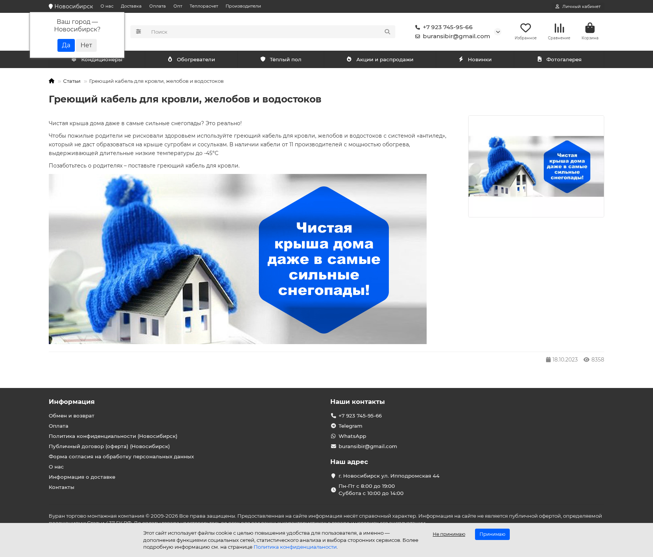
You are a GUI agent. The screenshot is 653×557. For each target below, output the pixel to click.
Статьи (71, 81)
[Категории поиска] (138, 31)
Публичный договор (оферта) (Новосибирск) (109, 446)
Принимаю (492, 534)
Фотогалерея (564, 59)
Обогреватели (196, 59)
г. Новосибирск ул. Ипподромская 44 (389, 476)
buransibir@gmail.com (456, 36)
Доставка (131, 6)
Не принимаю (449, 534)
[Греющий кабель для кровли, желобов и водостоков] (536, 166)
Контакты (61, 487)
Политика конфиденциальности (295, 547)
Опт (177, 6)
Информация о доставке (82, 477)
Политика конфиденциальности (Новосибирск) (113, 436)
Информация (72, 401)
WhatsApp (352, 436)
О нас (107, 6)
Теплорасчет (204, 6)
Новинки (480, 59)
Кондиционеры (101, 59)
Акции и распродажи (384, 59)
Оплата (157, 6)
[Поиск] (387, 32)
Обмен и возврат (71, 416)
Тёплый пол (286, 59)
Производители (243, 6)
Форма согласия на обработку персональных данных (121, 456)
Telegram (350, 426)
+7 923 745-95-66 (448, 27)
